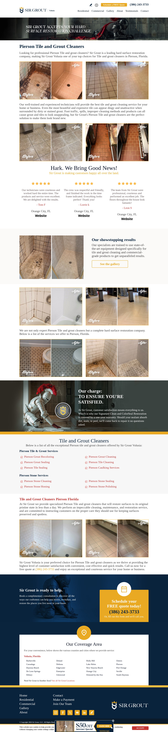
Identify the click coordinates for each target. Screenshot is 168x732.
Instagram (55, 712)
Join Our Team (62, 704)
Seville (119, 671)
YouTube (77, 712)
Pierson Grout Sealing (37, 462)
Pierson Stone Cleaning (37, 481)
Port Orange (121, 668)
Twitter (70, 712)
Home (23, 695)
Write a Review (90, 5)
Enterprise (60, 671)
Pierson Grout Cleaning (102, 456)
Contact (145, 10)
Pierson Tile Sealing (35, 467)
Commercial (98, 10)
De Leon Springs (33, 671)
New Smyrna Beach (94, 668)
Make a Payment (63, 699)
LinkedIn (84, 712)
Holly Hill (90, 661)
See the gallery (110, 264)
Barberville (31, 661)
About (120, 10)
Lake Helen (91, 664)
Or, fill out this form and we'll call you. (124, 616)
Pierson (119, 664)
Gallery (110, 10)
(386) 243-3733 (139, 4)
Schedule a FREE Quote (114, 5)
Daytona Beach (32, 668)
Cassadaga (30, 664)
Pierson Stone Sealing (101, 481)
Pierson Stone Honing (37, 486)
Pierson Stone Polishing (103, 486)
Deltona (59, 664)
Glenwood (60, 675)
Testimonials (131, 10)
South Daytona (122, 675)
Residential (83, 10)
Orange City (91, 671)
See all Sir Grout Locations (63, 681)
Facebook (62, 712)
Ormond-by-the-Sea (94, 675)
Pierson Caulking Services (104, 467)
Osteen (119, 661)
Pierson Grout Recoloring (39, 456)
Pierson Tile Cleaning (101, 462)
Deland (59, 661)
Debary (29, 675)
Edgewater (60, 668)
